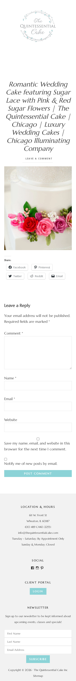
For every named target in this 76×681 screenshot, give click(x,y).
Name (10, 378)
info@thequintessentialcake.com (38, 533)
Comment (13, 333)
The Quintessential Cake (38, 26)
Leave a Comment (39, 158)
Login (38, 591)
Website (10, 419)
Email (9, 399)
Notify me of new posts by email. (30, 463)
